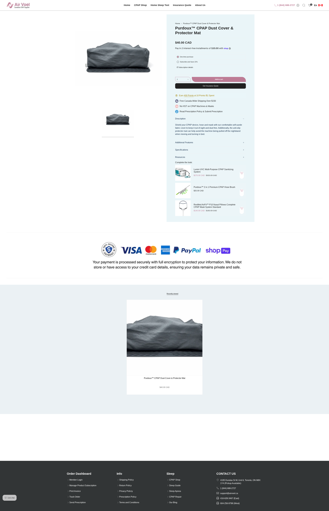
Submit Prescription (214, 111)
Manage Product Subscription (82, 485)
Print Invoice (75, 491)
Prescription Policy (193, 111)
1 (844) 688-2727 (286, 5)
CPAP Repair (175, 497)
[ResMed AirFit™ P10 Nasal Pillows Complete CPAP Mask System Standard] (183, 208)
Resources (180, 157)
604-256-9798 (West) (230, 503)
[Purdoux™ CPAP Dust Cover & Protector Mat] (164, 338)
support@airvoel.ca (229, 493)
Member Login (76, 480)
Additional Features (184, 142)
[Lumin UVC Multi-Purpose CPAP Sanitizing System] (183, 173)
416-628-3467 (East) (229, 498)
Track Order (74, 497)
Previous (74, 58)
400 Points (189, 95)
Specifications (181, 150)
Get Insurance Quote (210, 86)
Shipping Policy (126, 480)
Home (177, 23)
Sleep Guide (175, 485)
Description (180, 119)
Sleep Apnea (175, 491)
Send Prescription (77, 502)
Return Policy (125, 485)
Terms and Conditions (129, 502)
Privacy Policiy (126, 491)
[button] (140, 5)
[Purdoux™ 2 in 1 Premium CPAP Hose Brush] (183, 190)
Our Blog (173, 502)
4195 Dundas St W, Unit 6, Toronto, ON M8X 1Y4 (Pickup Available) (240, 481)
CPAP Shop (174, 480)
